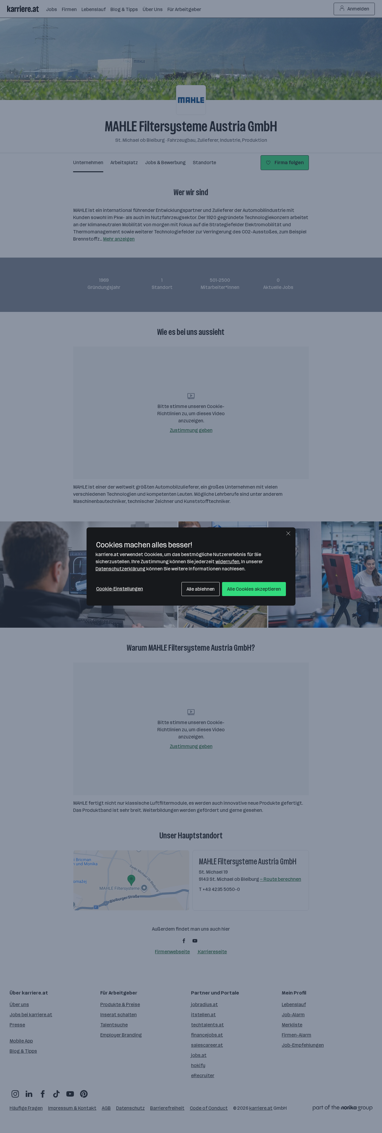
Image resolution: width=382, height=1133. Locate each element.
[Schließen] (288, 533)
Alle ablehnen (201, 589)
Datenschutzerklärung (120, 569)
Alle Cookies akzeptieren (254, 589)
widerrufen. (227, 561)
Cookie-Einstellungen (119, 589)
